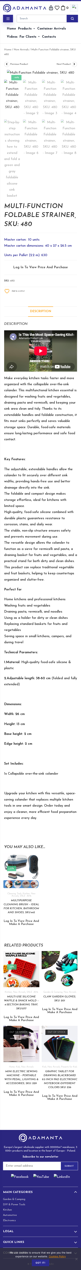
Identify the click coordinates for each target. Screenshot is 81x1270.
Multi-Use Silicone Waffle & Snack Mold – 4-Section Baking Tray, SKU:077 (21, 1002)
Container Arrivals (51, 28)
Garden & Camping (53, 992)
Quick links (13, 1242)
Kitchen (26, 894)
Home (11, 28)
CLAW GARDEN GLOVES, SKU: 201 (59, 998)
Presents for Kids (69, 1067)
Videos (12, 36)
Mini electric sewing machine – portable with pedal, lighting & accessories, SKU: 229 (21, 1077)
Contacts (49, 36)
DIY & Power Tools (14, 1204)
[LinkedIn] (62, 1177)
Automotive (10, 1215)
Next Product (64, 64)
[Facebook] (20, 1177)
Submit (69, 1166)
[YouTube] (41, 1177)
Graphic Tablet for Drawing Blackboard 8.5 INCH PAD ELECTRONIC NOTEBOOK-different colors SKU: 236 (59, 1079)
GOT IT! (40, 1262)
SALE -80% (25, 896)
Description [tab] (40, 311)
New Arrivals (21, 49)
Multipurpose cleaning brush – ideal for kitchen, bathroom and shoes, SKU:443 (21, 906)
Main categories (18, 1192)
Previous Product (19, 64)
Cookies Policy (57, 1256)
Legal (8, 1231)
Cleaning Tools (14, 894)
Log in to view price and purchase (40, 267)
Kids (18, 1067)
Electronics (9, 1220)
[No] (76, 1259)
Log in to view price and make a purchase (21, 923)
